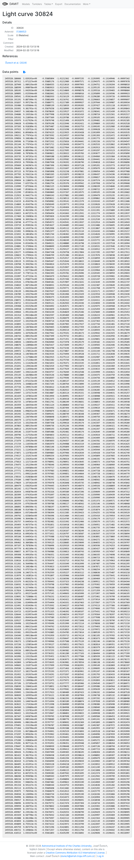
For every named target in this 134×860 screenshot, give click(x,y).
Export (58, 4)
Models (26, 4)
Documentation (73, 4)
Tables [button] (47, 4)
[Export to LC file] (24, 72)
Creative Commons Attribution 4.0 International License (75, 852)
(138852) (21, 31)
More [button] (85, 4)
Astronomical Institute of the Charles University (67, 845)
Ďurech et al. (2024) (16, 62)
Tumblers (37, 4)
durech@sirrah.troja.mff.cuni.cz (77, 856)
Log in (100, 856)
